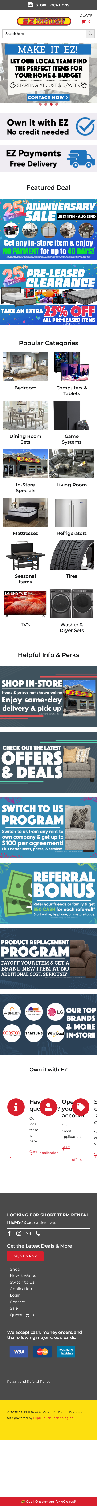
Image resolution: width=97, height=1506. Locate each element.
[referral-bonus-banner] (48, 864)
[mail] (28, 1233)
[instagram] (18, 1233)
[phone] (38, 1233)
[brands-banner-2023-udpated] (48, 996)
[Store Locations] (30, 4)
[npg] (48, 930)
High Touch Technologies (53, 1418)
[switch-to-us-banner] (48, 799)
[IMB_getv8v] (48, 266)
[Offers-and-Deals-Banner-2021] (48, 733)
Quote (86, 15)
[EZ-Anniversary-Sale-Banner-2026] (48, 200)
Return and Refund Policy (28, 1381)
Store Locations (52, 5)
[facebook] (9, 1233)
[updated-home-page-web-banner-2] (48, 146)
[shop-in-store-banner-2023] (48, 668)
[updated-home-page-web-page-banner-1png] (48, 114)
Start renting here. (40, 1222)
